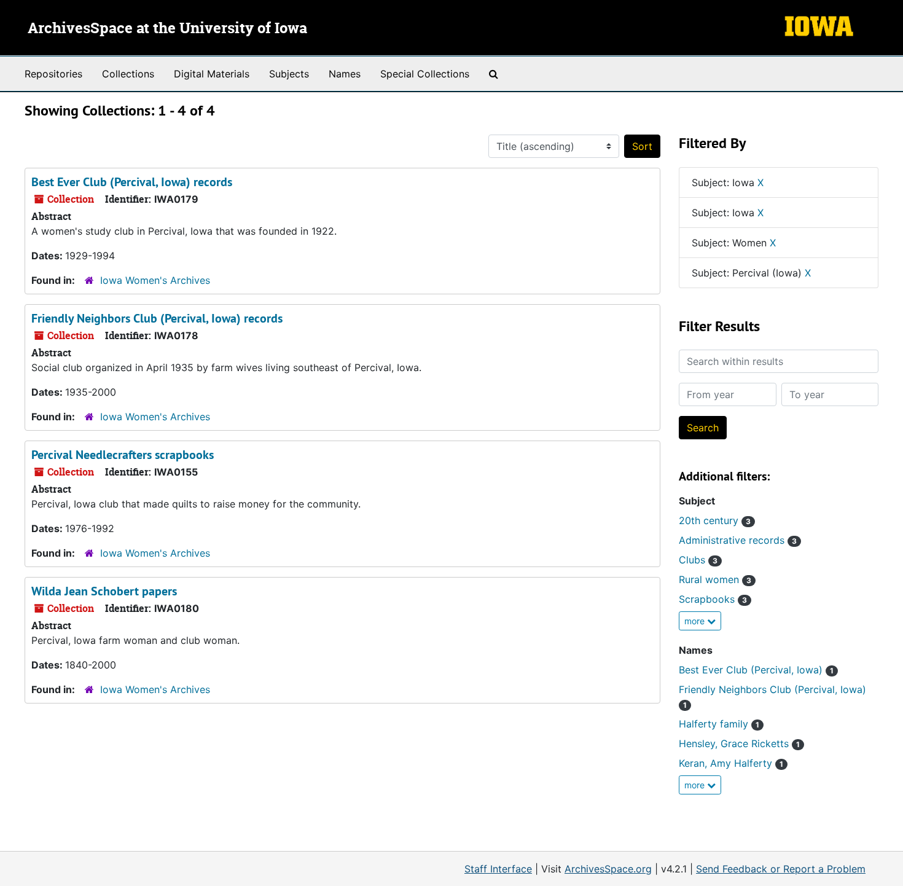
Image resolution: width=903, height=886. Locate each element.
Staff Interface (498, 869)
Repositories (53, 74)
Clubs (698, 560)
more (695, 621)
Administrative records (738, 540)
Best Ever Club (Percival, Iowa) (756, 670)
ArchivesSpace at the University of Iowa (167, 29)
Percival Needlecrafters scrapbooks (122, 455)
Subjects (289, 74)
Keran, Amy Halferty (731, 763)
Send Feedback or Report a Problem (781, 869)
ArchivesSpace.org (608, 869)
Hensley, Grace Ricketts (739, 743)
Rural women (715, 579)
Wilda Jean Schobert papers (104, 591)
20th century (715, 520)
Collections (128, 74)
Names (345, 74)
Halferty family (719, 724)
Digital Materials (211, 74)
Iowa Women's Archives (155, 280)
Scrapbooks (713, 599)
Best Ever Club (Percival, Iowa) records (131, 182)
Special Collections (424, 74)
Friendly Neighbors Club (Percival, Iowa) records (157, 318)
